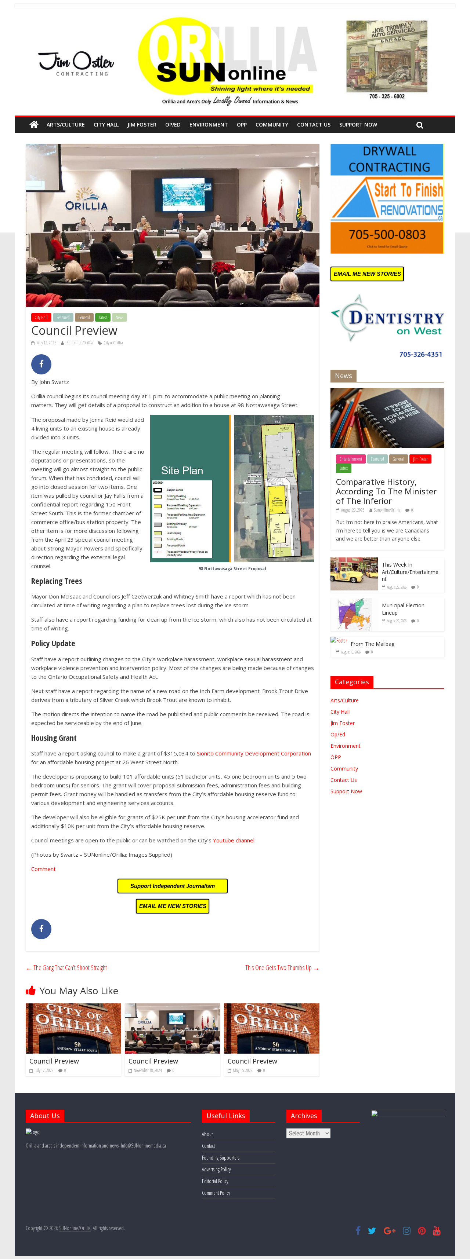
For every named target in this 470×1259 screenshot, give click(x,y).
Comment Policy (216, 1192)
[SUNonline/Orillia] (34, 124)
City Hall (106, 124)
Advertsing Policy (216, 1169)
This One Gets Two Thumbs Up (282, 967)
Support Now (358, 124)
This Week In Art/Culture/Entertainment (410, 571)
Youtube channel (233, 840)
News (119, 317)
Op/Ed (173, 124)
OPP (242, 124)
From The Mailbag (372, 643)
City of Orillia (113, 343)
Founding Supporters (220, 1157)
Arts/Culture (66, 124)
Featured (63, 317)
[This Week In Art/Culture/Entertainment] (354, 561)
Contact (208, 1145)
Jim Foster (141, 124)
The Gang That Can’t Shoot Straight (66, 967)
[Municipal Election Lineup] (354, 602)
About (207, 1134)
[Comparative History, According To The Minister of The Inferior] (387, 391)
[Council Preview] (73, 1008)
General (84, 317)
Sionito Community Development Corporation (254, 753)
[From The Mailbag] (338, 640)
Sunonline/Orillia (80, 343)
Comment (43, 868)
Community (272, 124)
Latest (103, 317)
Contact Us (313, 124)
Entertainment (351, 459)
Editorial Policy (215, 1181)
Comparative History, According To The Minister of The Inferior (386, 491)
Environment (208, 124)
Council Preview (54, 1061)
